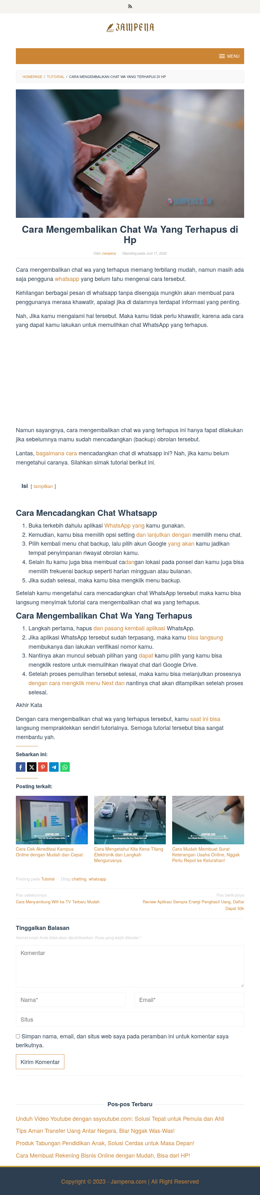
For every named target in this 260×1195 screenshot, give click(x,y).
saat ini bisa (205, 718)
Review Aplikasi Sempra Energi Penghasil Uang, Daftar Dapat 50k (193, 901)
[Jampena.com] (130, 27)
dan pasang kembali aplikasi (129, 628)
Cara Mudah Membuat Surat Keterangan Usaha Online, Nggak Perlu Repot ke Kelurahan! (206, 854)
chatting (79, 879)
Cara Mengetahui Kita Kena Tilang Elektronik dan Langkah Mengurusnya (128, 854)
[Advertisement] (130, 378)
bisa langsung (205, 637)
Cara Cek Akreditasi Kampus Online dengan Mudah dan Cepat (49, 852)
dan (129, 561)
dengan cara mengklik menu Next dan (77, 683)
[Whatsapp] (65, 767)
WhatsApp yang (124, 525)
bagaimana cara (56, 453)
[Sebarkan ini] (20, 767)
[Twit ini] (31, 767)
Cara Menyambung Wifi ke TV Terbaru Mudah (58, 898)
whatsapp (68, 278)
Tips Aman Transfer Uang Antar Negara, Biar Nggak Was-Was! (95, 1130)
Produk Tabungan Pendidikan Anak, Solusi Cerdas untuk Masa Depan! (105, 1143)
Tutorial (48, 879)
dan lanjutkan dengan (163, 534)
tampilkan (43, 486)
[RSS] (130, 6)
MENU (233, 56)
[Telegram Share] (54, 767)
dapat (146, 655)
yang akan (181, 543)
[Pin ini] (43, 767)
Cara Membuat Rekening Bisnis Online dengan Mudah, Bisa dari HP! (103, 1155)
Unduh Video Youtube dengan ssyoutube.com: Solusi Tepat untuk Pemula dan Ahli (120, 1118)
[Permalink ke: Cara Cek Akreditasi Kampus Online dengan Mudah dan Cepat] (52, 820)
